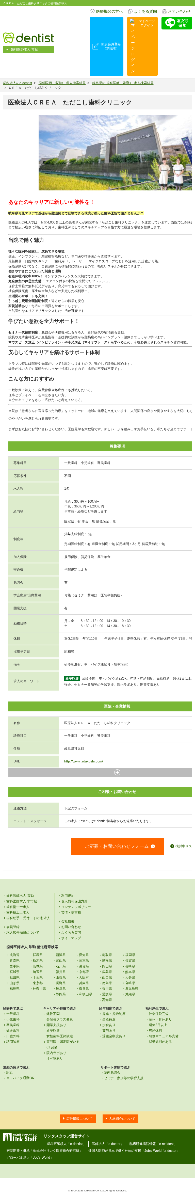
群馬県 (38, 955)
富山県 (61, 960)
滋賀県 (84, 966)
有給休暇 (155, 1030)
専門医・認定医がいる (62, 1042)
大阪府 (84, 977)
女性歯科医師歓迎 (59, 1036)
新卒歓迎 (53, 1030)
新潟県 (61, 955)
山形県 (15, 983)
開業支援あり (56, 1025)
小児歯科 (13, 1019)
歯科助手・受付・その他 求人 (28, 918)
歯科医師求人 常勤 (24, 49)
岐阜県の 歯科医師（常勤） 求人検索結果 (123, 83)
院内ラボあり (56, 1053)
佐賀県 (130, 960)
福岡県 (130, 955)
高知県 (107, 1000)
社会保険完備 (159, 1014)
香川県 (107, 989)
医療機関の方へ (109, 11)
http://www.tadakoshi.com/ (83, 761)
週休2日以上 (158, 1025)
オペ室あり (54, 1058)
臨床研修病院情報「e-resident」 (153, 1144)
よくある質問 (145, 11)
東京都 (38, 983)
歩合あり (109, 1025)
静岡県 (61, 994)
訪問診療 (13, 1042)
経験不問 (53, 1014)
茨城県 (38, 966)
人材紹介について (122, 1119)
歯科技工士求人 (17, 912)
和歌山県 (85, 994)
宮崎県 (130, 983)
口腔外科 (13, 1036)
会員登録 (13, 927)
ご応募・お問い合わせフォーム (117, 846)
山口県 (107, 977)
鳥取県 (107, 955)
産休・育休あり (160, 1019)
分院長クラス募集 (59, 1019)
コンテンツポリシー (76, 907)
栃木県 (38, 960)
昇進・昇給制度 (113, 1014)
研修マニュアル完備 (163, 1036)
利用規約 (67, 896)
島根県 (107, 960)
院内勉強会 (112, 1072)
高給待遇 (109, 1019)
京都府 (84, 972)
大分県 (130, 977)
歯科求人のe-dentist (17, 83)
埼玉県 (38, 972)
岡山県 (107, 966)
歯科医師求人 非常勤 (21, 901)
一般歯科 (13, 1014)
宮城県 (15, 972)
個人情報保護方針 (74, 901)
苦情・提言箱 (71, 912)
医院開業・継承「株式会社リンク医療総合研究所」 (45, 1151)
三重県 (84, 960)
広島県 (107, 972)
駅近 (9, 1072)
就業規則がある (160, 1042)
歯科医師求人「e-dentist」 (66, 1144)
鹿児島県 (131, 989)
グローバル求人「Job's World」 (30, 1157)
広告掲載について (79, 1119)
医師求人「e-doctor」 (108, 1144)
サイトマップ (71, 938)
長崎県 (130, 966)
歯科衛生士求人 (17, 907)
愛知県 (84, 955)
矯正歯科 (13, 1030)
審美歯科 (13, 1025)
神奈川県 (39, 989)
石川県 (61, 966)
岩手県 (15, 966)
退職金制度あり (113, 1036)
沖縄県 (130, 994)
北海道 (15, 955)
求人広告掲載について (22, 932)
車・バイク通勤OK (20, 1078)
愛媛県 (107, 994)
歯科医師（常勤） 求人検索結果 (62, 83)
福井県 (61, 972)
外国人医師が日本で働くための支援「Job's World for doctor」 (134, 1151)
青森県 (15, 960)
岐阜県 (61, 989)
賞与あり (109, 1030)
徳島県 (107, 983)
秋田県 (15, 977)
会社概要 (67, 921)
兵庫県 (84, 983)
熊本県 (130, 972)
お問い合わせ (179, 11)
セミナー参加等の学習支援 (123, 1078)
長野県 (61, 983)
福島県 (15, 989)
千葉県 (38, 977)
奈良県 (84, 989)
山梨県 (61, 977)
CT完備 (51, 1047)
